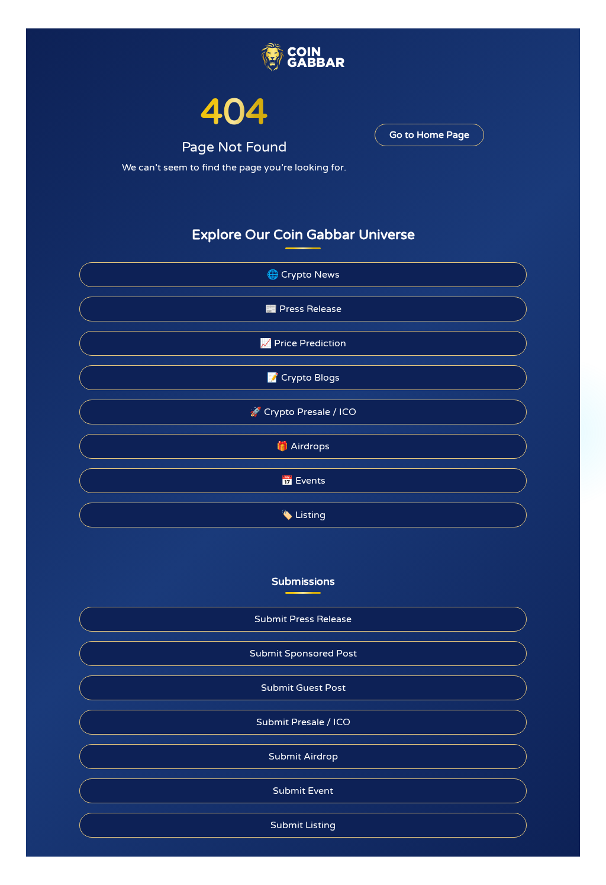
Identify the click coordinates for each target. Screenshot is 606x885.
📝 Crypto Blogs (303, 378)
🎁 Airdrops (303, 446)
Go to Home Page (429, 135)
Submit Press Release (303, 619)
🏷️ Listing (303, 515)
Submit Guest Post (303, 688)
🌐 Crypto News (303, 275)
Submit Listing (303, 825)
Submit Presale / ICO (303, 722)
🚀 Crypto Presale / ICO (303, 412)
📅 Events (303, 481)
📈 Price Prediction (303, 343)
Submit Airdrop (303, 756)
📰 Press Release (303, 309)
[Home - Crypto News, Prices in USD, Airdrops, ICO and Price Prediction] (303, 57)
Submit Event (303, 791)
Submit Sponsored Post (303, 653)
